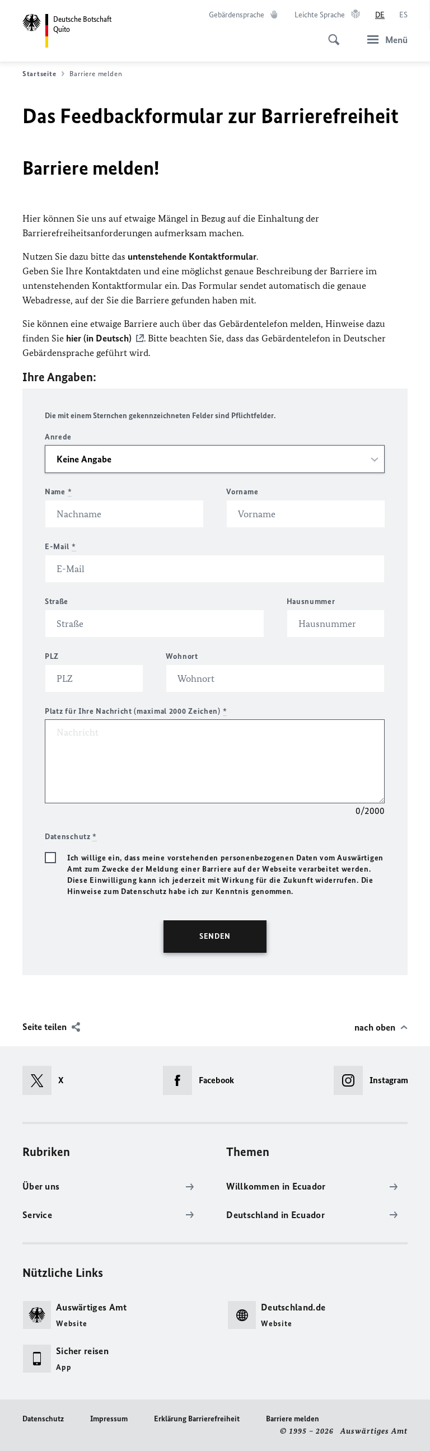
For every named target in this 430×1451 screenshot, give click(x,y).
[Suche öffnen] (330, 33)
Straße (56, 601)
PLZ (52, 656)
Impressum (109, 1419)
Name (58, 492)
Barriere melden (292, 1419)
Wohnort (182, 656)
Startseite (39, 73)
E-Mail (60, 546)
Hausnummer (311, 601)
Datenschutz (43, 1419)
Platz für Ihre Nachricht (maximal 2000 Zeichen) (136, 711)
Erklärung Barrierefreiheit (197, 1419)
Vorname (242, 492)
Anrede (58, 437)
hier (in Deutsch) (99, 338)
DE (380, 15)
